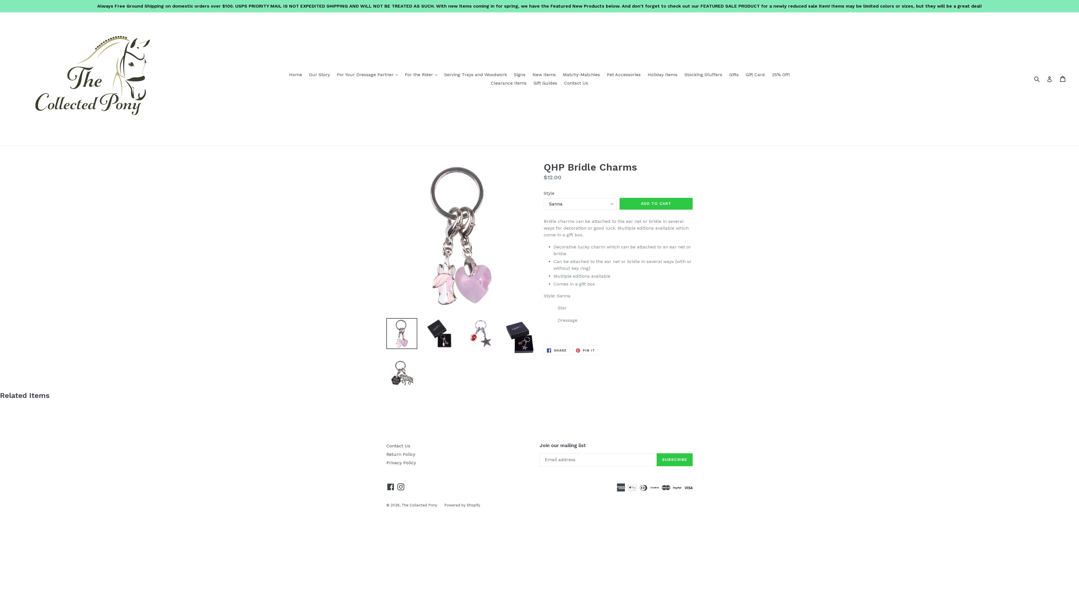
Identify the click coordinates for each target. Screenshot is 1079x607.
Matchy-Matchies (581, 74)
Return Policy (400, 454)
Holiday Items (662, 74)
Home (295, 74)
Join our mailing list (563, 445)
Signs (519, 74)
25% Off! (781, 74)
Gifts (734, 74)
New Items (544, 74)
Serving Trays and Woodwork (475, 74)
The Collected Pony (419, 505)
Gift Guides (545, 83)
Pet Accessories (624, 74)
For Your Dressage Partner (369, 74)
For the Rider (422, 74)
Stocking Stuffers (703, 74)
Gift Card (755, 74)
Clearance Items (509, 83)
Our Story (319, 74)
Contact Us (576, 83)
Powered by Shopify (462, 505)
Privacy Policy (401, 462)
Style (549, 193)
